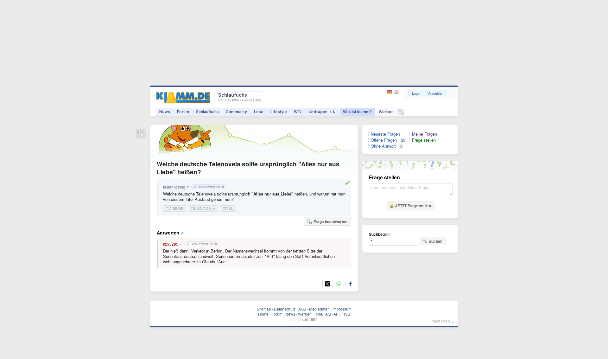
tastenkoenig (174, 187)
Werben (386, 111)
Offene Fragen (384, 140)
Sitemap (264, 308)
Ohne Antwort (383, 146)
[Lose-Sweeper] (401, 113)
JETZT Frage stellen (413, 205)
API (336, 314)
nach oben (441, 321)
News (164, 111)
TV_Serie (174, 208)
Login (416, 93)
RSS (346, 314)
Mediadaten (319, 308)
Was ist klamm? (357, 111)
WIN (297, 111)
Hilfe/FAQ (322, 314)
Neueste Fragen (385, 134)
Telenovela (203, 208)
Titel (228, 208)
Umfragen (321, 111)
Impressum (342, 308)
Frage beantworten (330, 221)
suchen (435, 241)
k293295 (170, 244)
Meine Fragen (424, 134)
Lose (258, 111)
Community (236, 111)
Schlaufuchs (207, 111)
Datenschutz (284, 308)
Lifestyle (278, 111)
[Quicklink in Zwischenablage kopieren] (141, 134)
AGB (302, 308)
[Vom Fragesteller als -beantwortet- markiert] (348, 182)
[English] (396, 92)
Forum (183, 111)
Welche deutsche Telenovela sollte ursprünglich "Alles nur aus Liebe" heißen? (248, 168)
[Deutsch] (390, 92)
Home (263, 314)
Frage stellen (424, 140)
